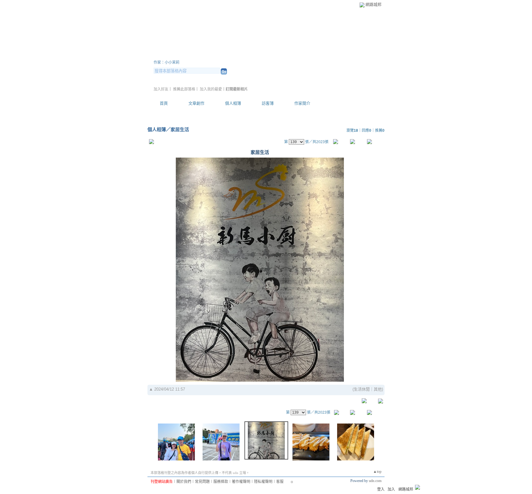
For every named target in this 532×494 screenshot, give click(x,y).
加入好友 (161, 89)
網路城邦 (373, 4)
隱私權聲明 (263, 482)
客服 (280, 482)
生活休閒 (362, 389)
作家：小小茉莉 (166, 62)
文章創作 (196, 103)
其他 (378, 389)
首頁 (164, 103)
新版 (255, 55)
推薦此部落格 (184, 89)
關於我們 (183, 482)
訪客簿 (268, 103)
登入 (381, 489)
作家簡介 (302, 103)
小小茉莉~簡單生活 (193, 55)
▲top (377, 471)
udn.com (375, 481)
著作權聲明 (241, 482)
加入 (391, 489)
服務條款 (220, 482)
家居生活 (180, 129)
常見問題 (202, 482)
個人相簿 (233, 103)
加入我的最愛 (211, 89)
